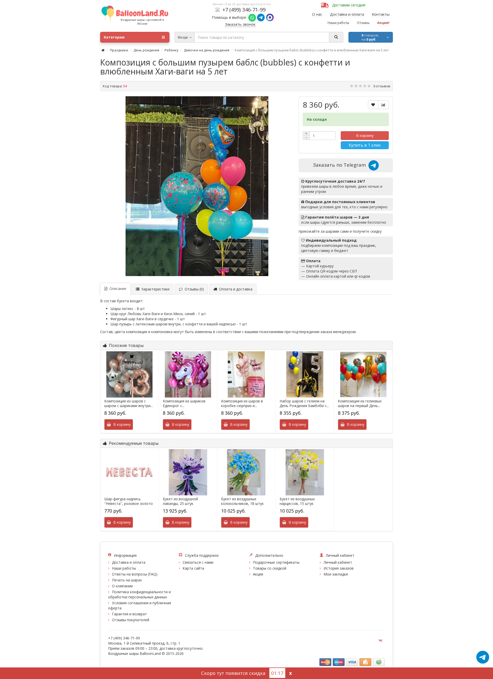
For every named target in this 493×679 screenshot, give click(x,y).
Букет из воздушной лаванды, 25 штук (180, 501)
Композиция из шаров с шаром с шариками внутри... (128, 403)
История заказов (339, 568)
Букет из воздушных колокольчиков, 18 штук (242, 501)
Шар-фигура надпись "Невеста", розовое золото (128, 501)
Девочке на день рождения (206, 50)
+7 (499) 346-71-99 (244, 9)
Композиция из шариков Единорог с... (184, 403)
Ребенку (171, 50)
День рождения (146, 50)
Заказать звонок (240, 24)
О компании (122, 585)
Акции (258, 574)
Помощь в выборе (230, 17)
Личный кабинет (338, 562)
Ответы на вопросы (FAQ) (134, 574)
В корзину (365, 135)
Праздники (119, 50)
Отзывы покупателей (130, 619)
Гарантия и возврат (129, 613)
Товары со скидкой (269, 568)
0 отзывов (381, 86)
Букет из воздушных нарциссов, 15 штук (297, 501)
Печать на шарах (127, 580)
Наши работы (124, 568)
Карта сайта (193, 568)
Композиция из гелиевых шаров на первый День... (360, 403)
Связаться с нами (198, 562)
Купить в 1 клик (365, 145)
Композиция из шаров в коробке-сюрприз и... (242, 403)
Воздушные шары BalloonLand (134, 653)
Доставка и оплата (128, 562)
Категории (114, 37)
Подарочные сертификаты (276, 562)
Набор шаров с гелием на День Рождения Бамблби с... (304, 403)
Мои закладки (336, 574)
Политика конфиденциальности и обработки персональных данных (139, 594)
